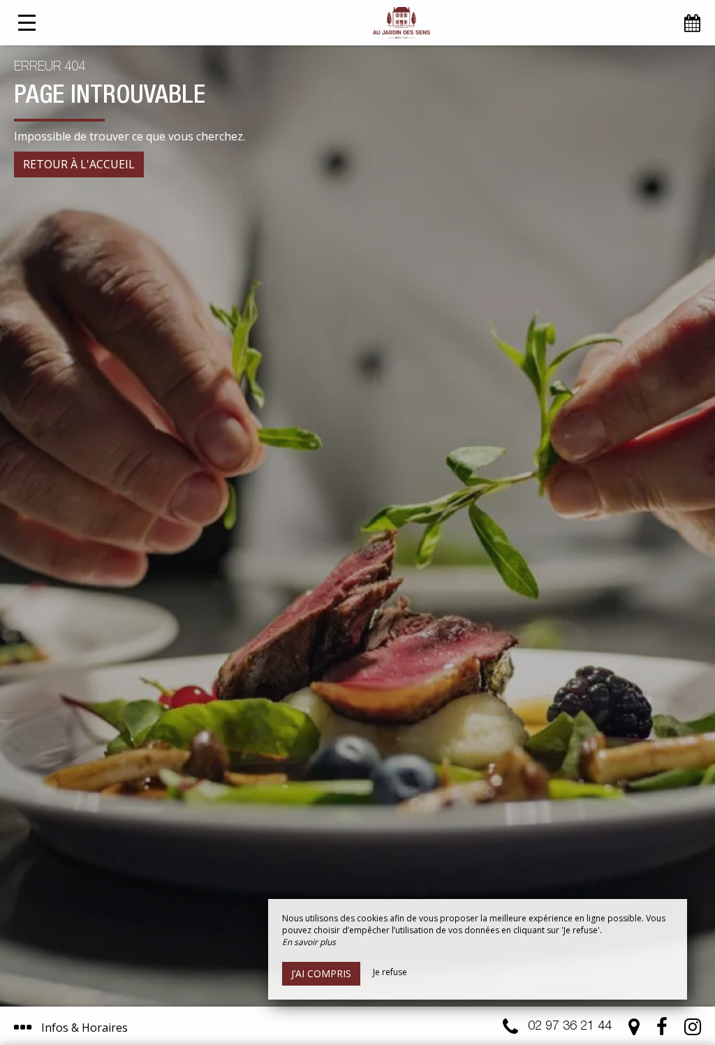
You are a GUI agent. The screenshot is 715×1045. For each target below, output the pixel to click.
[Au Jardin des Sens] (401, 22)
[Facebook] (662, 1030)
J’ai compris (321, 973)
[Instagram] (692, 1030)
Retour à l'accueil (79, 164)
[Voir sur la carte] (634, 1030)
